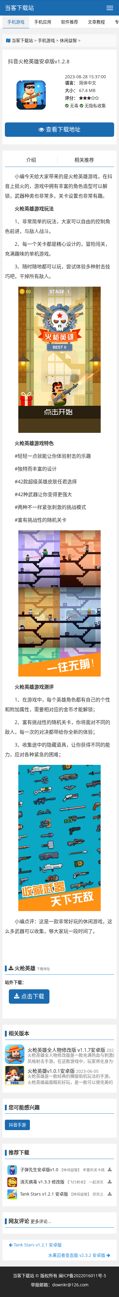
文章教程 (96, 22)
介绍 (31, 160)
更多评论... (41, 1221)
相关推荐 (84, 160)
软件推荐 (69, 22)
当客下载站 (19, 8)
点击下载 (32, 996)
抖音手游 (17, 1125)
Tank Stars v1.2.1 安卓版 (37, 1245)
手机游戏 (15, 22)
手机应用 (42, 22)
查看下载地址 (62, 129)
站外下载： (15, 982)
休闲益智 (68, 40)
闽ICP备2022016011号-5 (82, 1275)
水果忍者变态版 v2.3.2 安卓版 (77, 1255)
